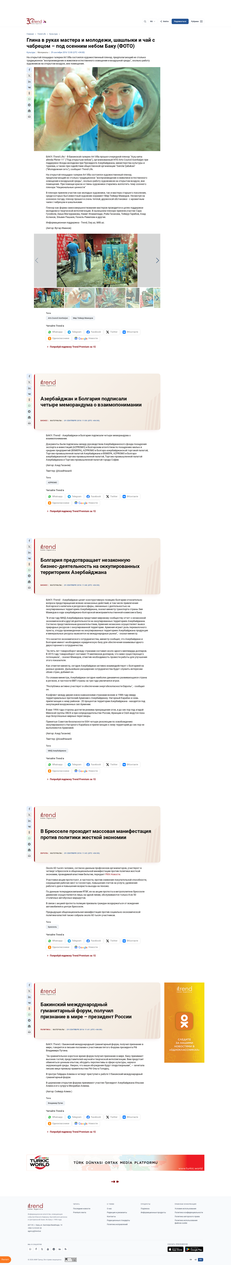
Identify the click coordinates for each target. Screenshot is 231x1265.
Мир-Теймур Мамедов (83, 318)
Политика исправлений (117, 1224)
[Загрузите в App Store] (176, 1249)
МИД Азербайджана (57, 751)
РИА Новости (112, 874)
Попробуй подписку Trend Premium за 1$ (72, 346)
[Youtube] (47, 1249)
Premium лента (79, 1212)
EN (191, 1260)
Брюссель (52, 927)
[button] (29, 69)
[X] (42, 1249)
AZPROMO (52, 482)
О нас (109, 1209)
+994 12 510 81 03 (35, 1228)
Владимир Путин (55, 1103)
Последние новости (81, 1209)
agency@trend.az (34, 1231)
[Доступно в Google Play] (194, 1249)
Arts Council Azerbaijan (58, 318)
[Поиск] (145, 21)
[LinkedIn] (59, 1249)
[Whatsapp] (30, 1249)
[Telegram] (53, 1249)
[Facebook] (36, 1249)
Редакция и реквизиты (117, 1212)
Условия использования (185, 1209)
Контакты (111, 1216)
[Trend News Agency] (35, 1206)
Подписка (145, 1209)
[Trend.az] (36, 21)
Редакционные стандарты (118, 1220)
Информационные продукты (153, 1212)
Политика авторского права (187, 1216)
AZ (196, 1260)
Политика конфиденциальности (189, 1212)
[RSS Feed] (65, 1249)
